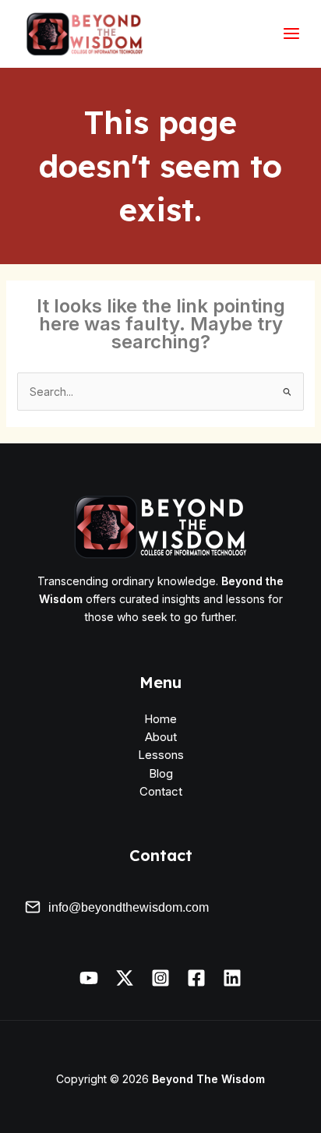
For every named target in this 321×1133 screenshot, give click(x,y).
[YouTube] (88, 978)
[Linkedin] (232, 978)
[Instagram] (160, 978)
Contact (160, 791)
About (161, 736)
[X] (124, 978)
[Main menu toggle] (291, 33)
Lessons (161, 754)
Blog (161, 773)
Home (160, 718)
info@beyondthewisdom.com (128, 907)
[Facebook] (196, 978)
